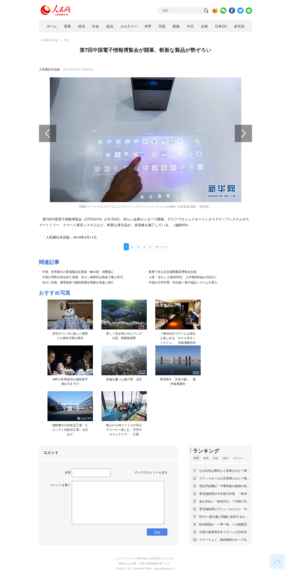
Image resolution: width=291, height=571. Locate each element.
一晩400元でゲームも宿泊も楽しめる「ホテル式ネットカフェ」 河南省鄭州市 (178, 338)
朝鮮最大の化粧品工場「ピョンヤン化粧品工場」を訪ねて (70, 429)
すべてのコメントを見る (151, 472)
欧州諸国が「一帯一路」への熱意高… (224, 524)
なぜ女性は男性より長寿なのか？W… (224, 470)
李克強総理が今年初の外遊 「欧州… (224, 493)
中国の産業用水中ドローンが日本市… (224, 532)
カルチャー (128, 26)
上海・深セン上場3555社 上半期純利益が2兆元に (183, 277)
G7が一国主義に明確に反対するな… (223, 516)
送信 (157, 532)
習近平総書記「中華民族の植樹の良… (224, 486)
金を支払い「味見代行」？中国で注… (224, 501)
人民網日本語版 (49, 40)
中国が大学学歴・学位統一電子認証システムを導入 (183, 282)
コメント (238, 458)
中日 (190, 26)
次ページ (161, 247)
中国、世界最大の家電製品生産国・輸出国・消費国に (78, 271)
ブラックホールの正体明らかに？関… (224, 478)
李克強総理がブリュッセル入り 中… (224, 509)
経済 (81, 26)
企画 (204, 26)
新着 (67, 26)
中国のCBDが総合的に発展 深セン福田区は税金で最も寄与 (82, 277)
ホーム (52, 26)
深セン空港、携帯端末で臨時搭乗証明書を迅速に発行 (78, 282)
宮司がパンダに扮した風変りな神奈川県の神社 (70, 335)
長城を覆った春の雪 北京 (124, 379)
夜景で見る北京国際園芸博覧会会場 (172, 271)
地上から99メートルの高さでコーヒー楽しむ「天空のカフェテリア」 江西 (124, 429)
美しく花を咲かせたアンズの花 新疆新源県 (124, 335)
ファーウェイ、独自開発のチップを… (224, 539)
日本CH (221, 26)
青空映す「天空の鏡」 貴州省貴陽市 (178, 381)
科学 (148, 26)
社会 (95, 26)
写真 (162, 26)
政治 (109, 26)
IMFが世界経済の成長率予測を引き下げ (70, 381)
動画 (176, 26)
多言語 (239, 26)
